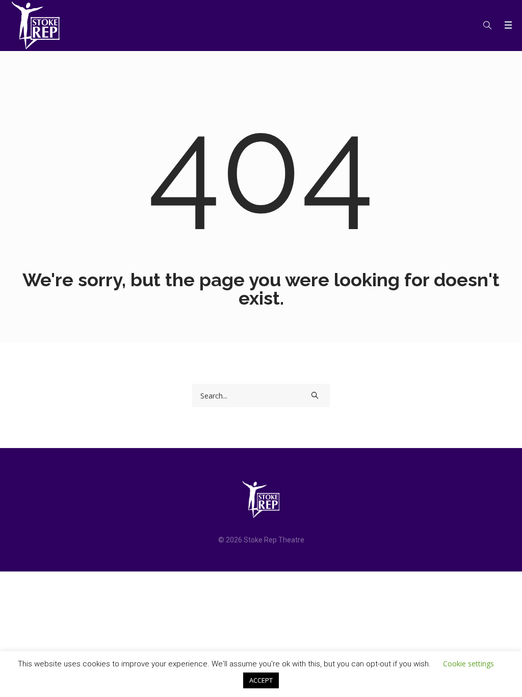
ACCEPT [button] (261, 680)
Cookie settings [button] (468, 663)
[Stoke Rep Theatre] (261, 499)
